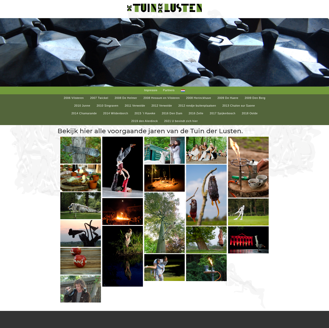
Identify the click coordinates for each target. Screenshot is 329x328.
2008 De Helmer (126, 98)
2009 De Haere (227, 98)
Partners (169, 90)
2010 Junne (82, 105)
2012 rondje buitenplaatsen (197, 105)
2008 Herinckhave (198, 98)
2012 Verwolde (161, 105)
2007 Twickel (99, 98)
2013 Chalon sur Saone (238, 105)
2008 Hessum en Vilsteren (161, 98)
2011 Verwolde (135, 105)
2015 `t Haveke (145, 113)
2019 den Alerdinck (144, 121)
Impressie (150, 90)
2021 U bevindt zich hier (181, 121)
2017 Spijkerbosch (222, 113)
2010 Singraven (107, 105)
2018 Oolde (250, 113)
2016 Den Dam (172, 113)
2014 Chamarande (84, 113)
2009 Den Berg (255, 98)
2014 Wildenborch (115, 113)
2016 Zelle (196, 113)
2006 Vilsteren (74, 98)
